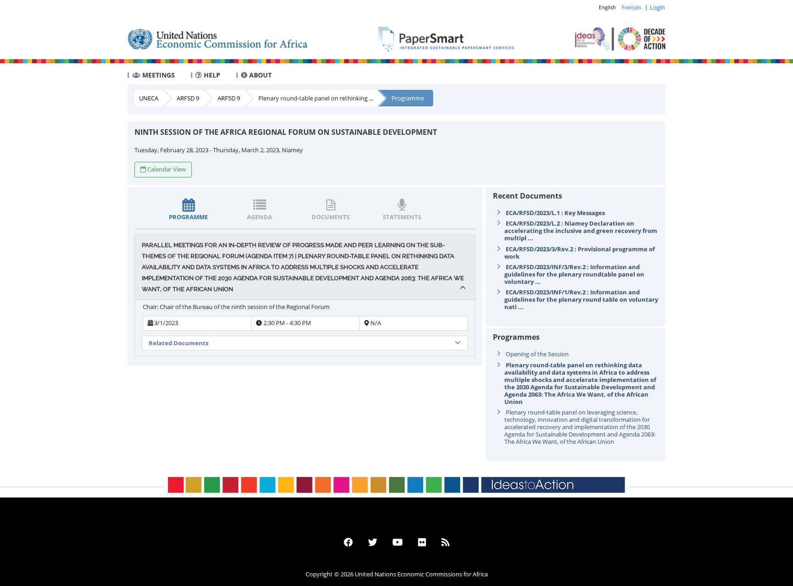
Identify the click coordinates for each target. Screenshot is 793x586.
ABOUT (259, 75)
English (607, 7)
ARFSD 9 (188, 98)
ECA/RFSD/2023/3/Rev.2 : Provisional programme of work (579, 252)
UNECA (148, 98)
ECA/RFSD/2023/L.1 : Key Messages (555, 213)
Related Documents (178, 343)
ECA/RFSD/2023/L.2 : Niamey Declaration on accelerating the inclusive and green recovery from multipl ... (580, 230)
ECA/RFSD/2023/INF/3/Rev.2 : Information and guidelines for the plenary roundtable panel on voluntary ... (574, 274)
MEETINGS (157, 75)
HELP (211, 75)
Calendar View (166, 169)
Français (631, 7)
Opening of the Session (537, 354)
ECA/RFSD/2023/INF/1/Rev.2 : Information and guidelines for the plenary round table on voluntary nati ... (581, 299)
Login (657, 7)
